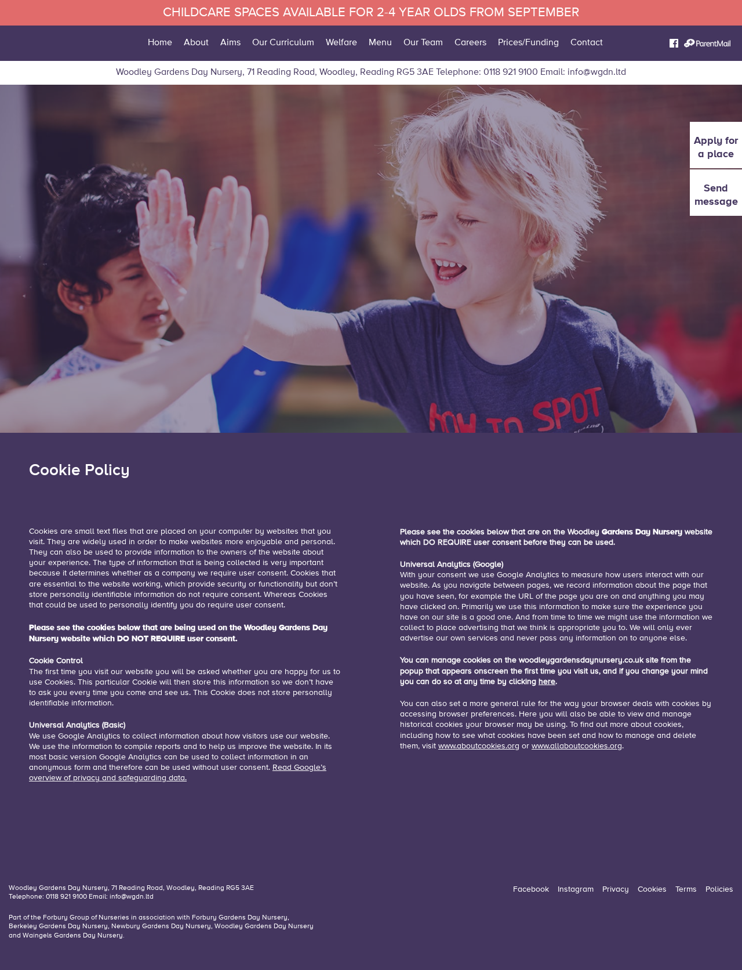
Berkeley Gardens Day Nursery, (60, 926)
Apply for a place (716, 147)
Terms (686, 889)
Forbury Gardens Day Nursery (240, 917)
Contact (586, 43)
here (547, 682)
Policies (719, 889)
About (196, 43)
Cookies (652, 889)
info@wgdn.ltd (597, 72)
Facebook (531, 889)
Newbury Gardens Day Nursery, (162, 926)
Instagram (576, 889)
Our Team (423, 43)
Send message (716, 194)
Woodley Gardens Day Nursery (264, 926)
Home (160, 43)
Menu (380, 43)
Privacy (615, 889)
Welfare (341, 43)
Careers (470, 43)
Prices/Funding (528, 43)
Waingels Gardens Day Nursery (73, 935)
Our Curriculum (283, 43)
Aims (230, 43)
